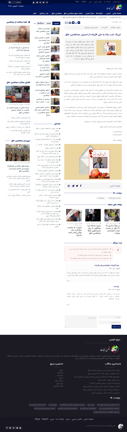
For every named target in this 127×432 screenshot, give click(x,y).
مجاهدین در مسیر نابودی (89, 408)
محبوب (56, 23)
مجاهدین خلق (57, 13)
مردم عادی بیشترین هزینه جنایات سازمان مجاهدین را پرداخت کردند (19, 185)
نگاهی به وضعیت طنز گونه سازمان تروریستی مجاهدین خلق (101, 386)
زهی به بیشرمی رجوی (52, 148)
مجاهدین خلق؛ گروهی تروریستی (110, 408)
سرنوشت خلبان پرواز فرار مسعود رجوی (19, 62)
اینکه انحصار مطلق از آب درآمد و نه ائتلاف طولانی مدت (48, 161)
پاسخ (68, 281)
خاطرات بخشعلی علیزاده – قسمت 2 (48, 145)
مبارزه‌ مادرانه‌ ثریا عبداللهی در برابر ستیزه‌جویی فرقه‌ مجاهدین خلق (94, 229)
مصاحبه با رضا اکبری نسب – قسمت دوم (43, 100)
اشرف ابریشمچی (58, 386)
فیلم (34, 13)
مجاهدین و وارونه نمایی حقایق (68, 408)
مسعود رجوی (59, 381)
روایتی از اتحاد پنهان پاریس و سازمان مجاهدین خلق (104, 370)
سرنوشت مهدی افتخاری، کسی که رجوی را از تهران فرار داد (19, 56)
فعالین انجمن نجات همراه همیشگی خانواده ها (43, 58)
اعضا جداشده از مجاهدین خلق (18, 24)
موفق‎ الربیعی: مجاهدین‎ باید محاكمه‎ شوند (48, 207)
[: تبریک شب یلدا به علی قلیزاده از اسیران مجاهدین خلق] (66, 22)
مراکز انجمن (90, 13)
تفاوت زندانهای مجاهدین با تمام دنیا (43, 75)
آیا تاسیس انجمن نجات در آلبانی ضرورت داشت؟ (49, 196)
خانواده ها (115, 22)
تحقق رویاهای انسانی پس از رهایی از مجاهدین (42, 93)
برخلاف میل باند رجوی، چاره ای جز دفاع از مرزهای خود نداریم (47, 135)
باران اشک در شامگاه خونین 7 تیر (18, 195)
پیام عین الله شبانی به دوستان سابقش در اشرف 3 (104, 383)
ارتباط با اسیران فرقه (115, 198)
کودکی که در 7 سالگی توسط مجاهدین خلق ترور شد (47, 140)
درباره (68, 419)
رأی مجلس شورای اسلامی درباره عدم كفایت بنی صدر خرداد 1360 (18, 73)
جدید (49, 23)
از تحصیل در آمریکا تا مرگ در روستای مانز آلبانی (19, 48)
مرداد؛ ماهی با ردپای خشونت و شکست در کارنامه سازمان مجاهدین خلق (18, 110)
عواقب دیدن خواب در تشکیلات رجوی (17, 127)
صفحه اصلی (116, 13)
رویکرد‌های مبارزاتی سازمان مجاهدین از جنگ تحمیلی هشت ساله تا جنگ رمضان (18, 178)
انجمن (108, 13)
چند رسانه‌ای (44, 13)
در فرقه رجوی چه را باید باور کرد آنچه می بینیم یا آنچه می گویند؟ (47, 152)
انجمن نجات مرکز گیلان (91, 28)
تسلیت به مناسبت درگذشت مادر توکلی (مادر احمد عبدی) (74, 231)
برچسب (92, 405)
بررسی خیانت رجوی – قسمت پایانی (109, 380)
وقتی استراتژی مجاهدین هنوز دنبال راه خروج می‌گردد (18, 122)
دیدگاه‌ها (40, 23)
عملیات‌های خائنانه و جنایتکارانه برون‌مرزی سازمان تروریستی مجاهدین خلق (18, 168)
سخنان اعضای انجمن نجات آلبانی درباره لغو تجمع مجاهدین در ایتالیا (42, 111)
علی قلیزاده (101, 198)
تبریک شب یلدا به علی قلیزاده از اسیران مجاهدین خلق (93, 34)
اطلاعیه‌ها (60, 373)
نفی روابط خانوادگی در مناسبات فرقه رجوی (107, 412)
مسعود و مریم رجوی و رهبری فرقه (45, 408)
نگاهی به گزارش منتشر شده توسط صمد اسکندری (42, 40)
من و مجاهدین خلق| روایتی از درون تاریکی (48, 225)
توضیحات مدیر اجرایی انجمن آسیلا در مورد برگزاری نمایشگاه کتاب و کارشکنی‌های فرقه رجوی (48, 213)
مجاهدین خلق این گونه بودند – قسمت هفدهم (19, 131)
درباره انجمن (117, 1)
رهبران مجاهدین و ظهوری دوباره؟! (48, 170)
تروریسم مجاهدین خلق (20, 140)
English (84, 1)
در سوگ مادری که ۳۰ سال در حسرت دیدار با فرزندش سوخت (113, 229)
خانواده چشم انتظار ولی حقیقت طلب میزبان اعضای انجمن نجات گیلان (47, 220)
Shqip (77, 1)
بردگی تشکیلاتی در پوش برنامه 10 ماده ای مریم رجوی (104, 373)
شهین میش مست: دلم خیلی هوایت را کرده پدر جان (47, 191)
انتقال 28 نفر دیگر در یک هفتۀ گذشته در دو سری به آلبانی (47, 202)
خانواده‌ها (99, 13)
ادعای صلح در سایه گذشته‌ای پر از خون (19, 190)
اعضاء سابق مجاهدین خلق (73, 13)
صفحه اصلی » (102, 17)
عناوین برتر (53, 405)
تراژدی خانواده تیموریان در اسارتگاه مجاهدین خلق (19, 67)
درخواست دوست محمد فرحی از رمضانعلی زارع (44, 67)
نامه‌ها (61, 378)
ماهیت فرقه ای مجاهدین (38, 405)
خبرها (61, 370)
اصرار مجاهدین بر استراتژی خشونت (109, 405)
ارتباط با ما (107, 1)
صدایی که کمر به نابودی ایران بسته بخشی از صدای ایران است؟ (48, 166)
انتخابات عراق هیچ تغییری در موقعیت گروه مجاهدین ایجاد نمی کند (47, 180)
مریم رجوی (60, 383)
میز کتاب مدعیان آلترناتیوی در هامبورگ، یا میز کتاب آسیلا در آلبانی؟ (47, 185)
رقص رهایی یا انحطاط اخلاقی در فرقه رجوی (47, 129)
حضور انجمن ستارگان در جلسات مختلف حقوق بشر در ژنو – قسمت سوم (47, 175)
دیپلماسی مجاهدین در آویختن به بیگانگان (73, 405)
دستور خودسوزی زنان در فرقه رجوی (48, 156)
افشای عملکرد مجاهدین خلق (18, 82)
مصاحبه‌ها (60, 375)
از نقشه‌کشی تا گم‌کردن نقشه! (20, 118)
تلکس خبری (98, 1)
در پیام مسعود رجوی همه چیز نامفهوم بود (43, 83)
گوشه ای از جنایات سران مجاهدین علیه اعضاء (43, 31)
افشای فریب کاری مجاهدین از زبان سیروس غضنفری (44, 49)
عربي (90, 1)
